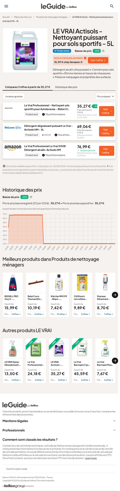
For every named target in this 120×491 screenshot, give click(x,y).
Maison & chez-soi (23, 17)
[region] (59, 294)
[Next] (115, 295)
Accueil (6, 17)
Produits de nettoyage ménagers (52, 17)
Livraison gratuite (13, 96)
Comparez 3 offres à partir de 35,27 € (27, 87)
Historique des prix (66, 87)
